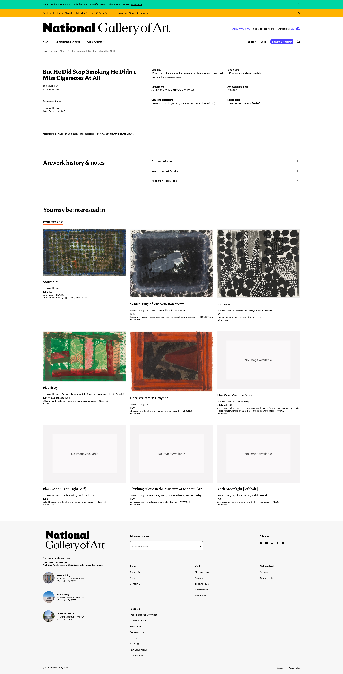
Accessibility (201, 589)
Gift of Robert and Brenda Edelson (245, 73)
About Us (135, 572)
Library (133, 638)
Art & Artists (94, 41)
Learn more (136, 4)
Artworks (54, 51)
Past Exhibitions (138, 649)
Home (46, 51)
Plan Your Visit (202, 572)
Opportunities (267, 578)
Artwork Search (138, 620)
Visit (45, 41)
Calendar (199, 578)
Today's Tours (202, 583)
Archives (134, 643)
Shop (263, 41)
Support (252, 41)
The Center (136, 626)
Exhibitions (201, 595)
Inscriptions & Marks (164, 171)
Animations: (285, 28)
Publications (136, 655)
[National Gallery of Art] (74, 539)
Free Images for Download (144, 614)
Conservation (137, 632)
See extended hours (263, 28)
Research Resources (164, 181)
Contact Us (136, 583)
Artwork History (162, 161)
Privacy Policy (294, 668)
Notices (280, 668)
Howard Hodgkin (52, 107)
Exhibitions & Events (68, 41)
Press (132, 578)
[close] (299, 4)
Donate (264, 572)
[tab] (53, 222)
